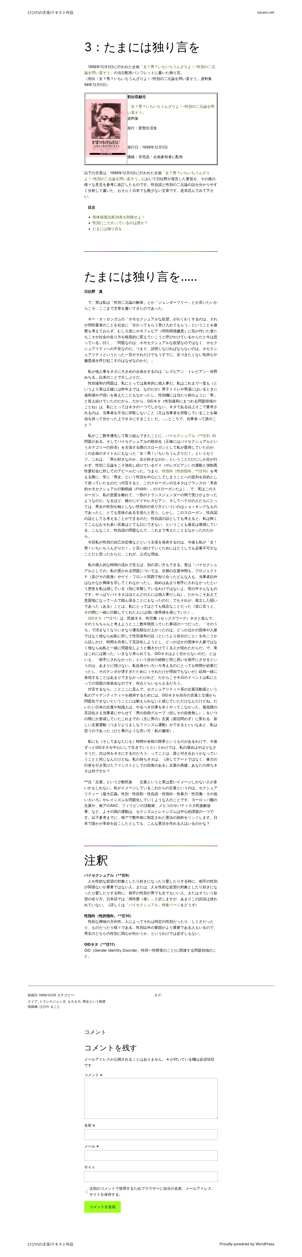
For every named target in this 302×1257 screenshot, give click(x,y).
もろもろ (74, 1001)
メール (91, 1146)
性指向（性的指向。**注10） (186, 471)
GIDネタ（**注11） (104, 618)
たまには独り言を (107, 229)
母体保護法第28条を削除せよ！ (118, 217)
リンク (193, 817)
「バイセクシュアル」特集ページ (152, 905)
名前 (89, 1125)
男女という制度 (94, 1001)
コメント (93, 1075)
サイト (89, 1167)
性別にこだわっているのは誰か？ (120, 223)
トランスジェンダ (52, 1001)
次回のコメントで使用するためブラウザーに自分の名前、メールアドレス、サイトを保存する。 (152, 1191)
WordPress (265, 1244)
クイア (33, 1001)
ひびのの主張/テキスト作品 (50, 12)
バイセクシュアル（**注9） (189, 435)
